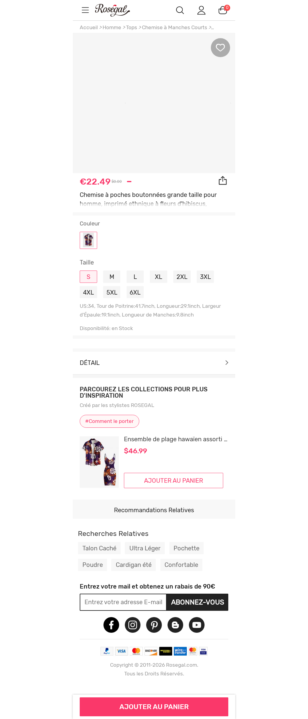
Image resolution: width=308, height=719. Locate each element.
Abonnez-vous (197, 602)
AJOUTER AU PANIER (154, 706)
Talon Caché (99, 548)
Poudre (92, 564)
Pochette (186, 548)
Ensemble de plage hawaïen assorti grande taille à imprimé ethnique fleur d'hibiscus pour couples (176, 439)
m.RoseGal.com (118, 10)
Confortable (181, 564)
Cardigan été (134, 564)
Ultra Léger (145, 548)
